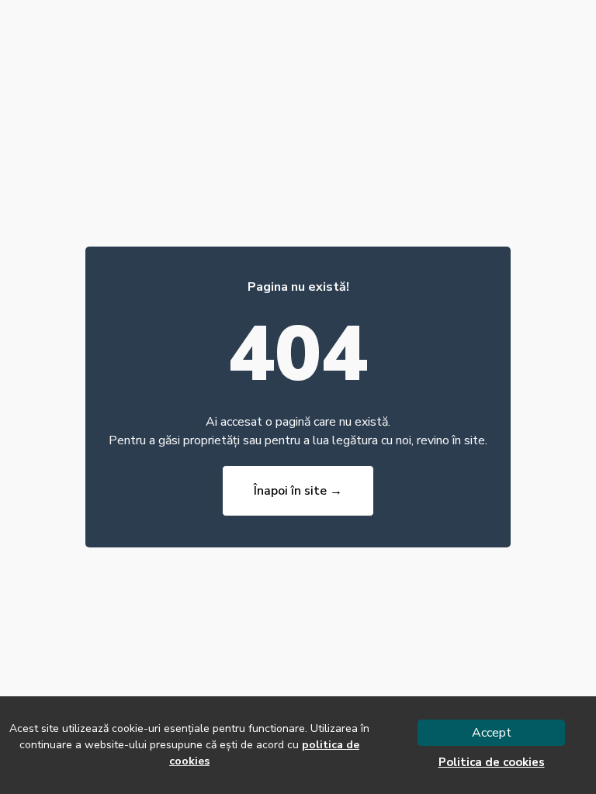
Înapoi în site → (298, 490)
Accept (491, 732)
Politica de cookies (491, 762)
